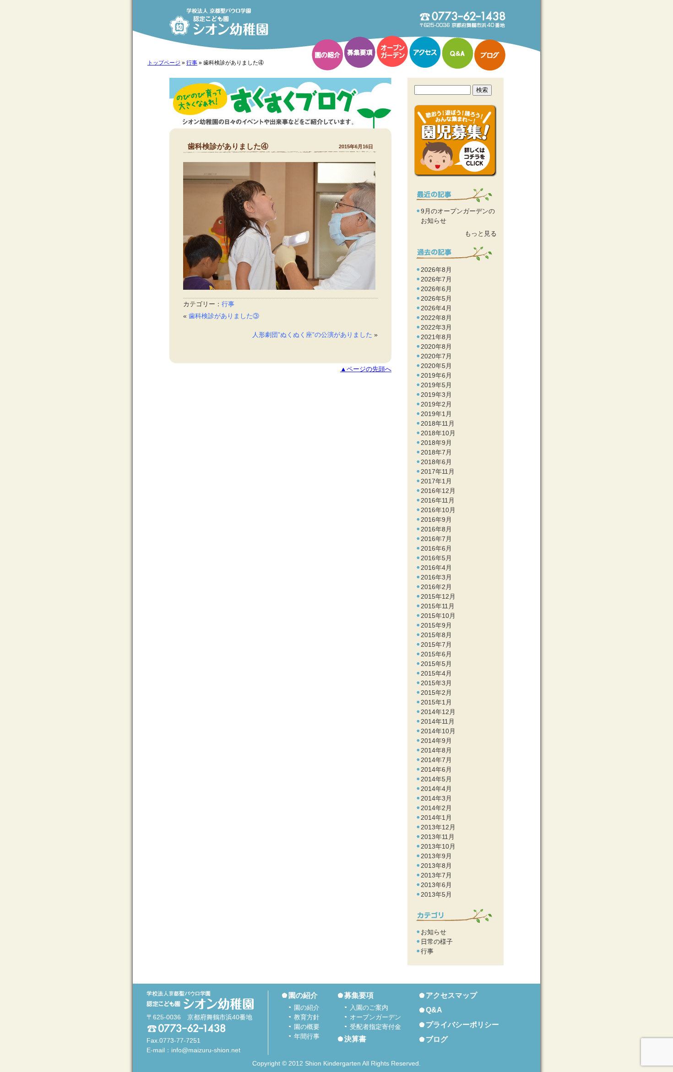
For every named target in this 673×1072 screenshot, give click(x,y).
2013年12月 (438, 827)
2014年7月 (436, 759)
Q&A (457, 53)
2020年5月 (436, 365)
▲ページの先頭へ (365, 369)
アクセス (425, 52)
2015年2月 (436, 692)
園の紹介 (327, 55)
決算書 (355, 1039)
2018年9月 (436, 442)
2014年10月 (438, 731)
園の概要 (307, 1026)
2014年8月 (436, 750)
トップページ (163, 63)
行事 (191, 63)
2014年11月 (438, 721)
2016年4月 (436, 567)
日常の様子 (437, 941)
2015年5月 (436, 663)
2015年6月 (436, 654)
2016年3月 (436, 577)
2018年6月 (436, 462)
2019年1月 (436, 413)
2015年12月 (438, 596)
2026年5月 (436, 298)
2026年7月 (436, 279)
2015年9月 (436, 625)
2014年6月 (436, 769)
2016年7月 (436, 538)
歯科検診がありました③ (224, 315)
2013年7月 (436, 875)
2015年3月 (436, 683)
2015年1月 (436, 702)
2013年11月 (438, 836)
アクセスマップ (451, 995)
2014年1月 (436, 817)
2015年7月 (436, 644)
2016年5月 (436, 558)
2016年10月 (438, 510)
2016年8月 (436, 529)
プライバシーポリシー (462, 1025)
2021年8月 (436, 337)
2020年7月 (436, 356)
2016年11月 (438, 500)
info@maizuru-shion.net (205, 1050)
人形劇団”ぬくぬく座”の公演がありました (312, 334)
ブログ (490, 55)
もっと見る (481, 233)
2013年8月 (436, 865)
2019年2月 (436, 404)
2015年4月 (436, 673)
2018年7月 (436, 452)
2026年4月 (436, 308)
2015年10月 (438, 615)
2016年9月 (436, 519)
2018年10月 (438, 433)
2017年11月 (438, 471)
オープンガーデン (392, 51)
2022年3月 (436, 327)
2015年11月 (438, 606)
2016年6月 (436, 548)
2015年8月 (436, 635)
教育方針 (307, 1017)
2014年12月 (438, 711)
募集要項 (360, 52)
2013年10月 (438, 846)
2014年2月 (436, 808)
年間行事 (307, 1036)
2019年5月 (436, 385)
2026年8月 (436, 269)
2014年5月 (436, 779)
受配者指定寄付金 (375, 1026)
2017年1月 (436, 481)
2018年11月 (438, 423)
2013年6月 (436, 884)
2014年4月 (436, 788)
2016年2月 (436, 586)
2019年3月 (436, 394)
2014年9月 (436, 740)
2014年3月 (436, 798)
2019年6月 (436, 375)
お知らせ (433, 932)
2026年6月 (436, 288)
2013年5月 (436, 894)
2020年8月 (436, 346)
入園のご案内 (369, 1007)
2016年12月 (438, 490)
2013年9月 (436, 856)
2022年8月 (436, 317)
